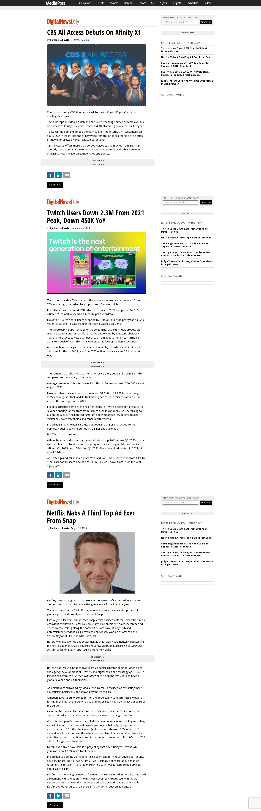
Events (100, 3)
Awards (114, 3)
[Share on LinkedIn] (58, 175)
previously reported (64, 688)
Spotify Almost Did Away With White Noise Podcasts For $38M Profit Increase (185, 73)
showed (114, 729)
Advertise (193, 3)
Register (177, 3)
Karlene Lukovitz (59, 39)
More (143, 3)
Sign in (164, 3)
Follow (207, 3)
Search (153, 3)
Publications (84, 3)
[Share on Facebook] (50, 175)
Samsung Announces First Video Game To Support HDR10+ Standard (184, 65)
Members (129, 3)
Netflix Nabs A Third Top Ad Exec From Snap (186, 57)
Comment (55, 184)
